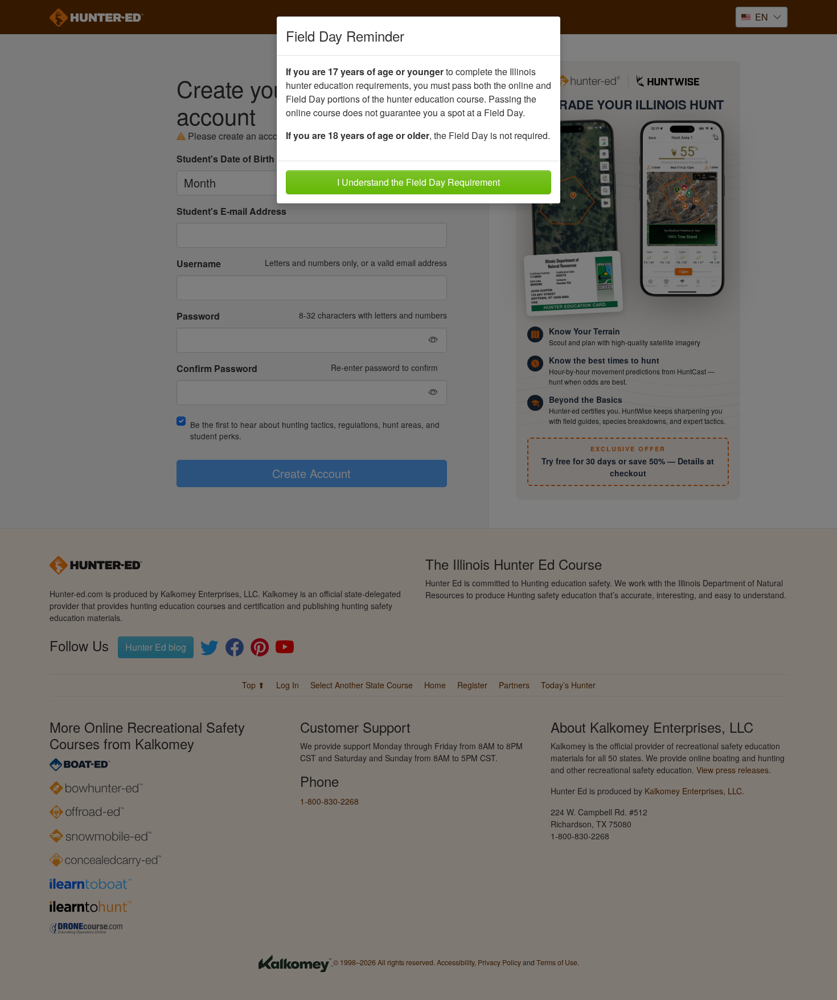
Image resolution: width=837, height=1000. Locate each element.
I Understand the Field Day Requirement (418, 182)
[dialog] (418, 500)
